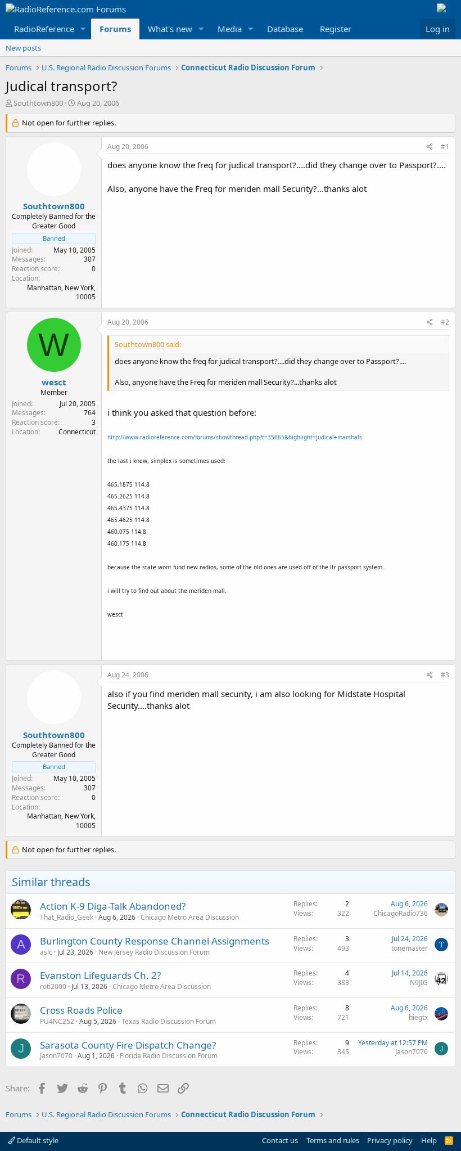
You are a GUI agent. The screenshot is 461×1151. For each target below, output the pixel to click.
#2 (445, 322)
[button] (83, 29)
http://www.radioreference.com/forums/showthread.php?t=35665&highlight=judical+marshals (234, 437)
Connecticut (77, 432)
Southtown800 (38, 103)
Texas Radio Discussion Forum (168, 1021)
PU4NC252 (57, 1021)
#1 (445, 146)
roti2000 (53, 986)
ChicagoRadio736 (400, 913)
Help (429, 1140)
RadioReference (44, 28)
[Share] (430, 147)
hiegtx (418, 1017)
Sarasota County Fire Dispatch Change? (128, 1044)
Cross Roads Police (81, 1010)
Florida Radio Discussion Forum (169, 1055)
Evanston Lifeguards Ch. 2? (100, 975)
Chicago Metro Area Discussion (190, 917)
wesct (54, 382)
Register (335, 28)
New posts (23, 48)
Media (230, 28)
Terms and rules (332, 1140)
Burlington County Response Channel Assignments (154, 940)
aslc (46, 952)
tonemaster (409, 948)
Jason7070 (56, 1055)
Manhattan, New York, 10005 (61, 292)
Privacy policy (390, 1140)
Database (285, 28)
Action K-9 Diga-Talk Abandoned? (113, 906)
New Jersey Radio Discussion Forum (154, 952)
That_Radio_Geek (66, 917)
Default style (36, 1140)
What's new (170, 28)
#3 (445, 675)
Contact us (280, 1140)
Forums (115, 28)
